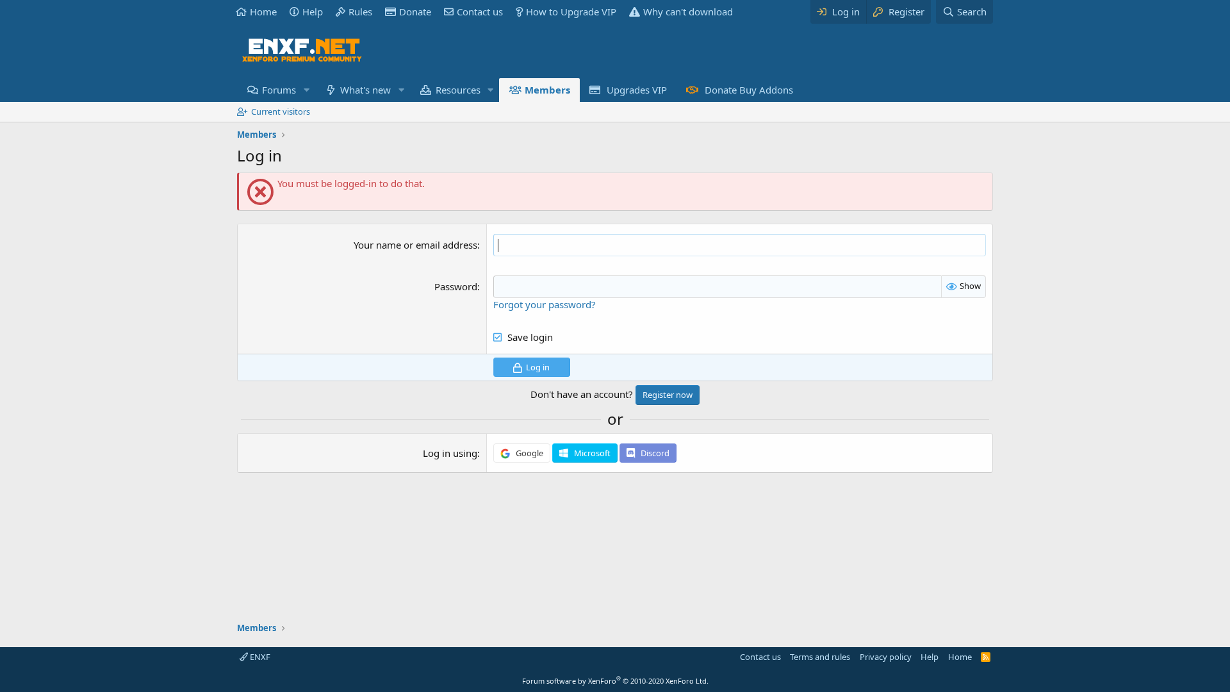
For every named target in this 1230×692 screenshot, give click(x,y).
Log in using (450, 453)
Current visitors (280, 111)
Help (312, 11)
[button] (306, 90)
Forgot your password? (544, 304)
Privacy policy (886, 657)
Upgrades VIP (637, 89)
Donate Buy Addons (749, 89)
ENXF (259, 657)
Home (263, 11)
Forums (279, 89)
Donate (415, 11)
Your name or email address (415, 244)
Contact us (480, 11)
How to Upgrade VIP (571, 11)
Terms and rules (820, 657)
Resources (458, 89)
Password (455, 286)
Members (547, 89)
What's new (365, 89)
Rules (360, 11)
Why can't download (688, 11)
